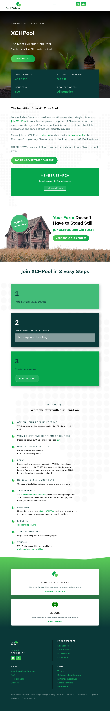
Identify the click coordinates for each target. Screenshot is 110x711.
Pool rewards (64, 653)
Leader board (64, 649)
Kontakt (15, 650)
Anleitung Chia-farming (23, 671)
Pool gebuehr (17, 678)
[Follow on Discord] (83, 4)
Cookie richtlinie (65, 682)
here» (59, 440)
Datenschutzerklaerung (69, 675)
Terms (60, 671)
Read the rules (55, 621)
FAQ (13, 675)
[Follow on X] (78, 4)
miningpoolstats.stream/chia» (30, 549)
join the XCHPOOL (47, 511)
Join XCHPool (19, 121)
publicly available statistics (33, 494)
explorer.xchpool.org (26, 525)
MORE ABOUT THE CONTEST (34, 160)
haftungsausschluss (67, 678)
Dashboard (63, 645)
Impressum (62, 686)
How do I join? (23, 59)
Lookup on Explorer (55, 188)
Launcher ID (63, 657)
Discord (15, 682)
